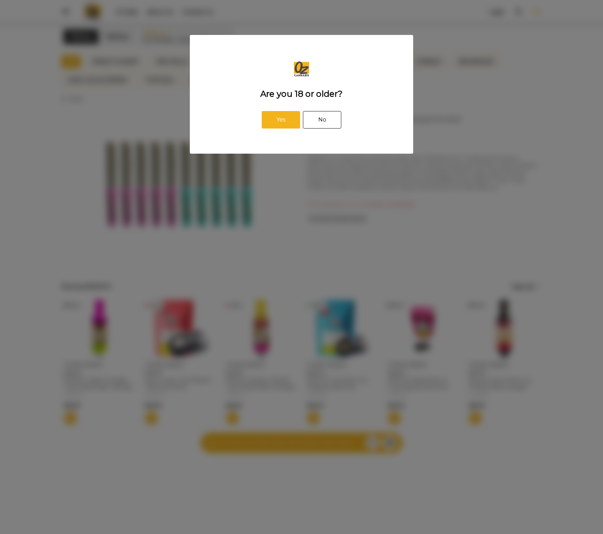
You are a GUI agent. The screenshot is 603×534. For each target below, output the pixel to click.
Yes (280, 119)
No (322, 119)
